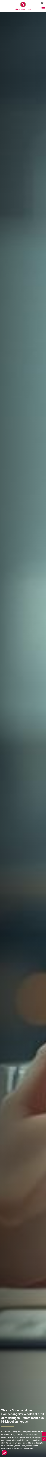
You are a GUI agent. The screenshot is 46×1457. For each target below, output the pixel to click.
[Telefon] (44, 1439)
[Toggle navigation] (42, 9)
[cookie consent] (4, 1452)
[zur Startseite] (20, 6)
